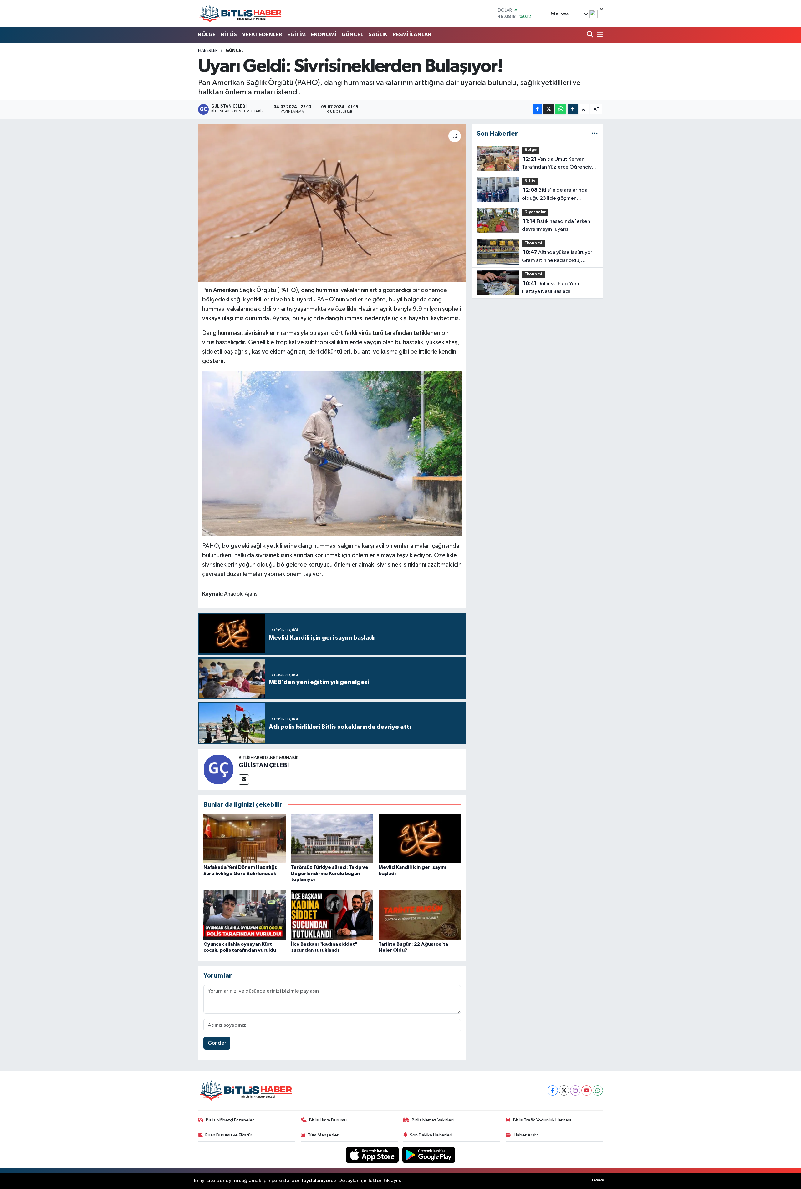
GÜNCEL (352, 34)
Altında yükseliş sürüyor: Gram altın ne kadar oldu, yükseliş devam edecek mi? (558, 257)
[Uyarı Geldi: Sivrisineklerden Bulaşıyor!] (332, 202)
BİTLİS (229, 34)
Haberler (208, 50)
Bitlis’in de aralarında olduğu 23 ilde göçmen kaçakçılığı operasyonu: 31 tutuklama (555, 194)
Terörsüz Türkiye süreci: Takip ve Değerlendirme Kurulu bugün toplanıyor (329, 873)
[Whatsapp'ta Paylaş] (560, 109)
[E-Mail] (244, 779)
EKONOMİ (323, 34)
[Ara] (590, 35)
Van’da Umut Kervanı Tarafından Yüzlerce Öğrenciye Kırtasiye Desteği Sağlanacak (558, 163)
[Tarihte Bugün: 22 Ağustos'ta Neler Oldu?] (420, 915)
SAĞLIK (378, 34)
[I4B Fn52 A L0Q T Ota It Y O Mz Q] (332, 453)
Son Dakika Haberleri (431, 1135)
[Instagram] (575, 1090)
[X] (564, 1090)
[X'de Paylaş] (548, 109)
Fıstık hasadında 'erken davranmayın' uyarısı (556, 225)
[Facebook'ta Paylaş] (537, 109)
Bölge (530, 150)
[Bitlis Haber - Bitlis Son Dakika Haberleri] (240, 13)
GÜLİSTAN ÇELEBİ (264, 765)
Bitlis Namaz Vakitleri (433, 1120)
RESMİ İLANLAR (412, 34)
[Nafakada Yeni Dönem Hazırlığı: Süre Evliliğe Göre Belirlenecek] (244, 838)
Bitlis (529, 181)
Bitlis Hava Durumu (328, 1120)
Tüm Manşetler (323, 1135)
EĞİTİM (296, 34)
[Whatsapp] (598, 1090)
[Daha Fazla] (573, 109)
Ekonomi (533, 243)
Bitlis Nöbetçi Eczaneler (230, 1120)
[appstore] (373, 1154)
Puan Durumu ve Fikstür (228, 1135)
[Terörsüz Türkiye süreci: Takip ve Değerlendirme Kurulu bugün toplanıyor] (332, 838)
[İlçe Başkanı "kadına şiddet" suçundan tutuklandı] (332, 915)
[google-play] (429, 1154)
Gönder (217, 1043)
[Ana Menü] (598, 35)
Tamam (597, 1180)
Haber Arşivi (526, 1135)
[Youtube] (586, 1090)
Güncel (234, 50)
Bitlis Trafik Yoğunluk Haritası (542, 1120)
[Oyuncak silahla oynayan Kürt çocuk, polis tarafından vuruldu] (244, 915)
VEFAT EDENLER (262, 34)
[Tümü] (595, 133)
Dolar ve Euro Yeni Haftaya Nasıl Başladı (550, 288)
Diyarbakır (535, 212)
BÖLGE (207, 34)
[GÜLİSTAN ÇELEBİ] (218, 769)
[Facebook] (553, 1090)
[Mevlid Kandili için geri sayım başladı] (420, 838)
